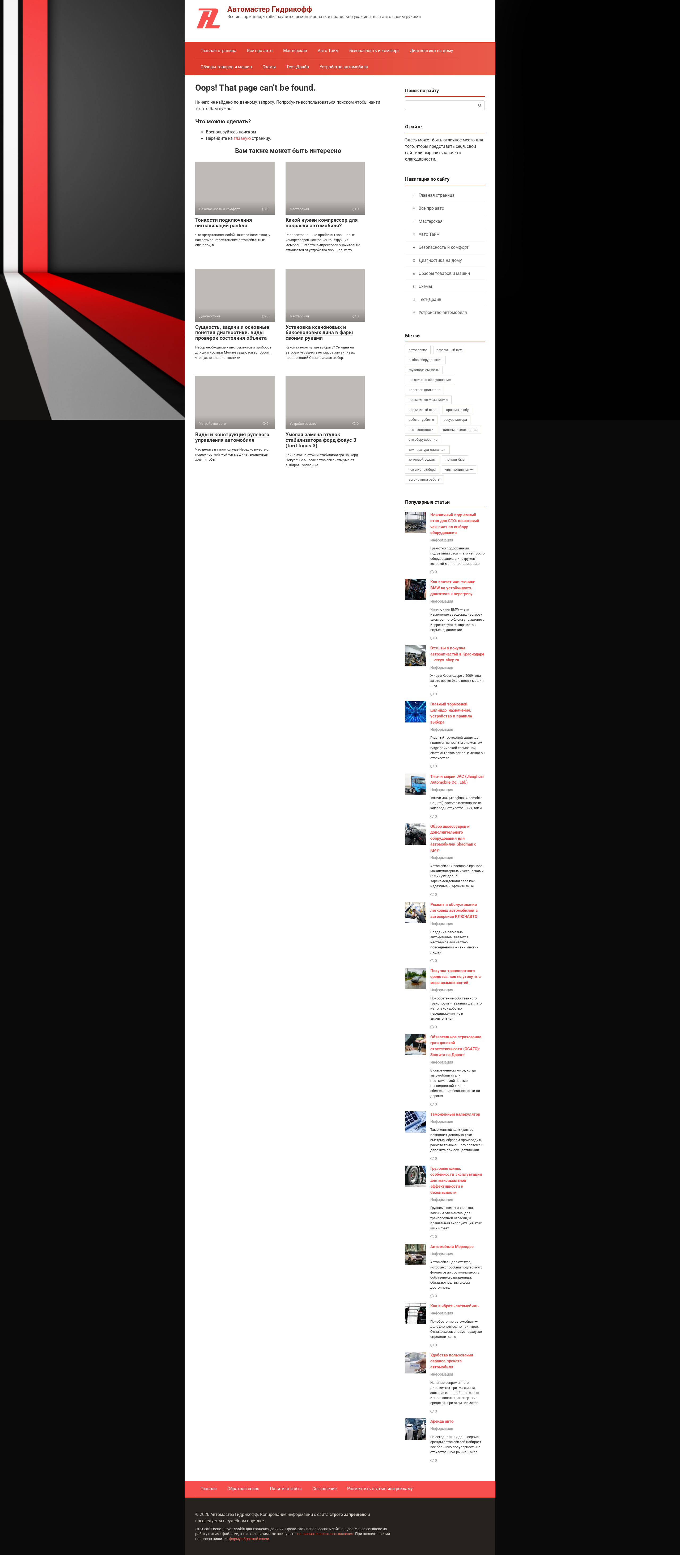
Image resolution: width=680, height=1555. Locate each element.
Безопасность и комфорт (374, 50)
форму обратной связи (249, 1539)
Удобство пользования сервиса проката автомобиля (451, 1361)
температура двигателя (427, 450)
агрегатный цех (449, 350)
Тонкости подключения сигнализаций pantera (223, 223)
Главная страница (218, 50)
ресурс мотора (455, 420)
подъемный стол (422, 410)
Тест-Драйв (297, 66)
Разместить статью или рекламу (380, 1488)
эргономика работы (424, 479)
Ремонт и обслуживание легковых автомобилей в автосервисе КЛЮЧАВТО (454, 910)
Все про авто (260, 50)
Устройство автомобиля (344, 66)
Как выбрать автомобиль (454, 1306)
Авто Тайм (328, 50)
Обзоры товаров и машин (226, 66)
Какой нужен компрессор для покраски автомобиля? (322, 223)
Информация (441, 540)
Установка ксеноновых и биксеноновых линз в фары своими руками (319, 332)
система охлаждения (460, 430)
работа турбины (421, 420)
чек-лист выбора (422, 470)
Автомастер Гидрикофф (269, 9)
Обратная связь (243, 1488)
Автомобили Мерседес (452, 1246)
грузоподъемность (424, 370)
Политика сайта (286, 1488)
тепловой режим (422, 459)
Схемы (269, 66)
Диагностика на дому (431, 50)
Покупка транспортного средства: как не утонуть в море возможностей (455, 976)
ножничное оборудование (430, 380)
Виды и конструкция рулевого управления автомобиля (232, 437)
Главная (209, 1488)
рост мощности (421, 430)
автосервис (418, 350)
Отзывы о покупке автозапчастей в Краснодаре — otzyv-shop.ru (457, 654)
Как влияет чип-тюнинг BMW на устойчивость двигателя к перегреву (452, 587)
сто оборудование (423, 440)
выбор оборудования (425, 360)
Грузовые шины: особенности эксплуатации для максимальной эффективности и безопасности (456, 1180)
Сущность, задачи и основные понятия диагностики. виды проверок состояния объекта (232, 332)
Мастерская (295, 50)
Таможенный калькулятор (455, 1114)
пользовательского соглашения (325, 1534)
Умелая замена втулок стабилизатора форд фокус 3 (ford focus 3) (321, 440)
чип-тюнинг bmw (459, 470)
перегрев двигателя (424, 390)
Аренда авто (441, 1421)
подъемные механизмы (428, 400)
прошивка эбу (457, 410)
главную (242, 138)
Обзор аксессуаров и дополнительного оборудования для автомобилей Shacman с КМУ (453, 838)
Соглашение (324, 1488)
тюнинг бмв (455, 459)
